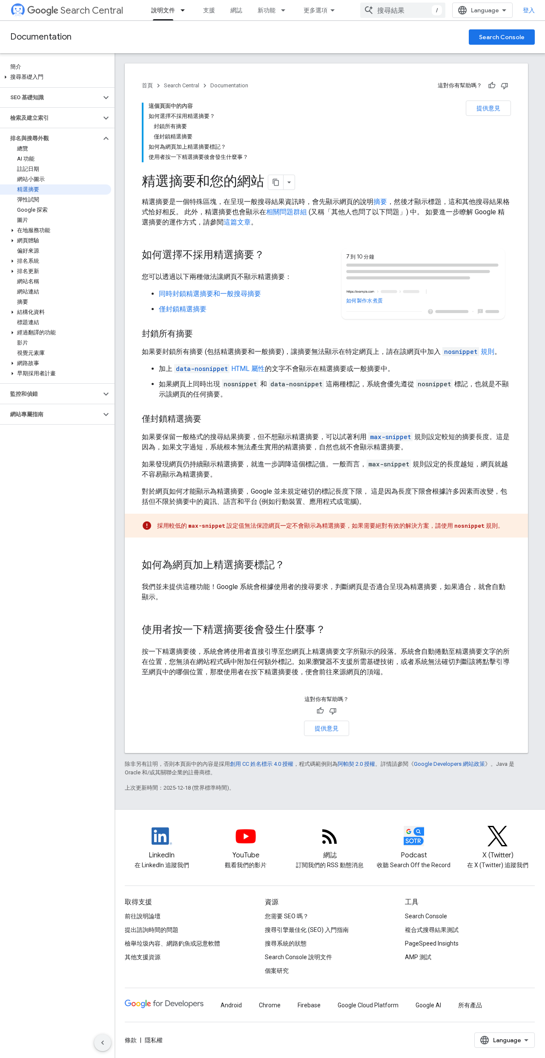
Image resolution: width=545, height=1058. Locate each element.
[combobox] (402, 10)
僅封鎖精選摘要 (183, 309)
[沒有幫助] (504, 85)
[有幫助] (491, 85)
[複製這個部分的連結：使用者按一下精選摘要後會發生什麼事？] (334, 630)
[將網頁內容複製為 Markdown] (276, 182)
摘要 (380, 202)
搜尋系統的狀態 (286, 943)
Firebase (309, 1005)
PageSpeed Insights (432, 943)
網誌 (236, 10)
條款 (131, 1040)
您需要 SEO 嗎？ (287, 916)
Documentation (41, 37)
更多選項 (315, 10)
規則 (469, 352)
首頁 (147, 85)
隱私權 (154, 1040)
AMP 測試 (418, 957)
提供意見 (488, 108)
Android (231, 1005)
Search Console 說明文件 (298, 957)
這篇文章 (237, 222)
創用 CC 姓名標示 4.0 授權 (261, 764)
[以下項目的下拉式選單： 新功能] (285, 10)
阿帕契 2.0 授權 (356, 764)
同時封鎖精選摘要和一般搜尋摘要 (210, 294)
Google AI (428, 1005)
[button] (55, 77)
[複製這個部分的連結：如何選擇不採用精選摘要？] (272, 255)
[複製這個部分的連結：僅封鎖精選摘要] (209, 419)
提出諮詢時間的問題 (151, 929)
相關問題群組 (286, 212)
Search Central (91, 10)
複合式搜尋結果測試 (432, 929)
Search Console (502, 37)
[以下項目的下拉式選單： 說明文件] (185, 10)
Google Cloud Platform (368, 1005)
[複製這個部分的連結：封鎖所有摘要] (201, 334)
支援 (209, 10)
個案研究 (277, 970)
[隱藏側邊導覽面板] (102, 1042)
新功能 (266, 10)
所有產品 (470, 1005)
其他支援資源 (143, 957)
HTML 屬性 (220, 369)
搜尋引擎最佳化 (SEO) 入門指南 (307, 929)
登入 (529, 10)
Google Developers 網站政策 (449, 764)
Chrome (270, 1005)
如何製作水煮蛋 (364, 300)
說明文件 (163, 10)
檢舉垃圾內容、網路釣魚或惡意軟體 (172, 943)
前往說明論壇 (143, 916)
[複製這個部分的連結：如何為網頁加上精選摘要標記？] (293, 566)
